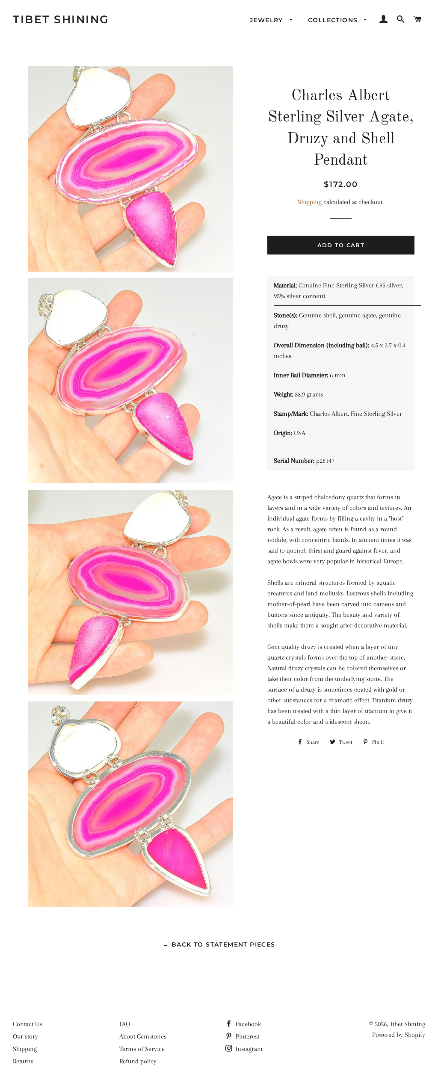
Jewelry (267, 20)
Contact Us (27, 1024)
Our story (25, 1036)
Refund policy (138, 1061)
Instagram (248, 1049)
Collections (334, 20)
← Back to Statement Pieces (219, 944)
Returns (23, 1061)
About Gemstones (142, 1036)
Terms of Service (142, 1049)
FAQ (124, 1024)
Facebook (247, 1024)
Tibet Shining (61, 19)
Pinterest (246, 1036)
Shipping (310, 202)
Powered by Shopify (398, 1035)
